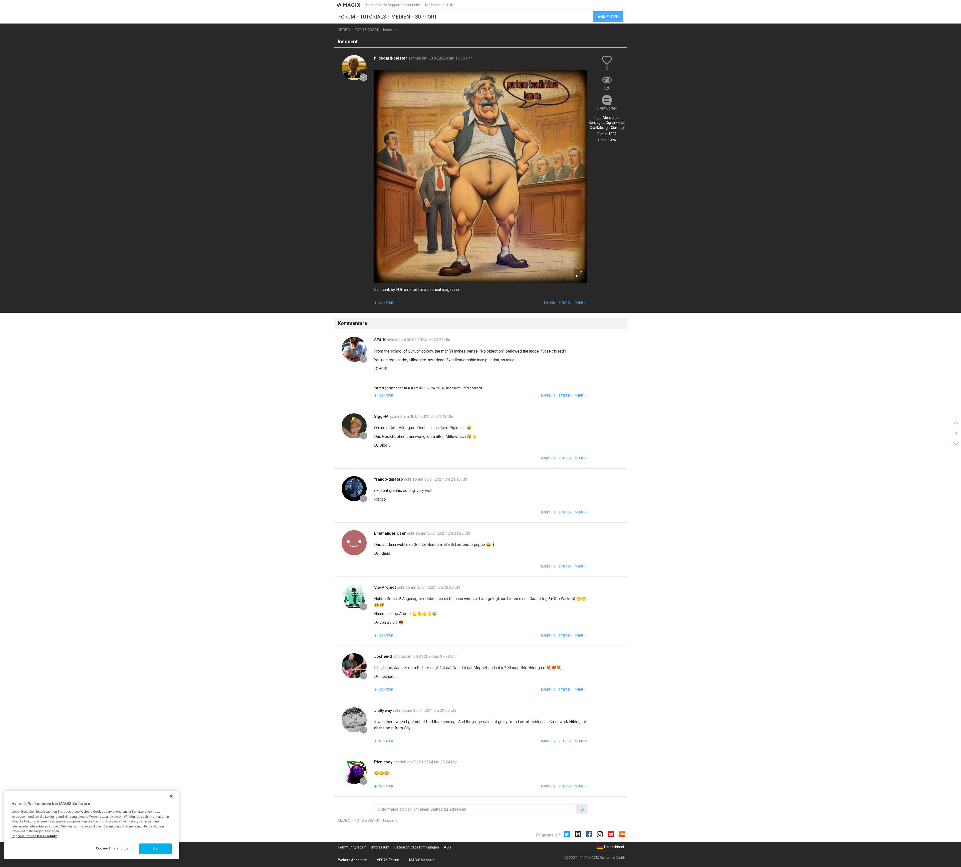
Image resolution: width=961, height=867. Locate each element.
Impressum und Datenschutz (34, 836)
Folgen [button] (549, 303)
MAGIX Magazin (421, 860)
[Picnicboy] (354, 771)
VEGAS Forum (388, 860)
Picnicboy (383, 762)
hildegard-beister (391, 58)
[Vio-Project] (354, 596)
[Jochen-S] (354, 665)
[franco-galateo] (354, 488)
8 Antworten (606, 108)
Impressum (380, 847)
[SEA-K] (354, 349)
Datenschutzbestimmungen (416, 847)
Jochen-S (383, 656)
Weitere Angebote (352, 860)
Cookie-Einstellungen (113, 848)
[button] (581, 303)
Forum (346, 17)
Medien (400, 17)
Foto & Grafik (367, 30)
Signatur (385, 303)
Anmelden (608, 17)
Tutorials (373, 17)
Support (426, 17)
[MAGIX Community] (349, 5)
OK (155, 848)
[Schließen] (171, 796)
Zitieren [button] (565, 303)
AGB (447, 847)
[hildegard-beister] (354, 67)
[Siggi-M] (354, 425)
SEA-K (380, 340)
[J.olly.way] (354, 719)
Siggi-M (382, 416)
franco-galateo (389, 479)
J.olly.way (383, 710)
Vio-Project (385, 587)
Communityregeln (352, 847)
